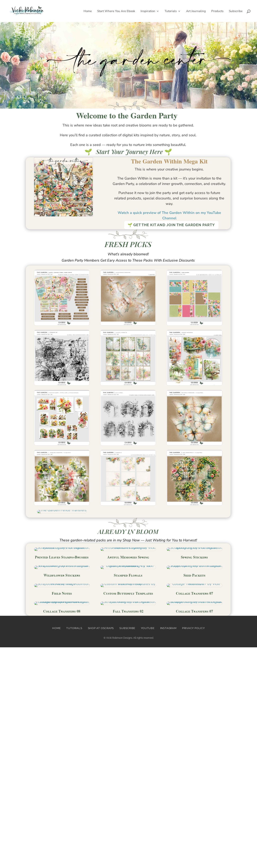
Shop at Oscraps (101, 628)
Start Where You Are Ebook (116, 11)
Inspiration (148, 11)
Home (88, 11)
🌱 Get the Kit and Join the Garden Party (171, 225)
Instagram (168, 628)
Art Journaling (196, 11)
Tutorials (171, 11)
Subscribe (236, 11)
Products (217, 11)
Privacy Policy (193, 628)
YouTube (147, 628)
